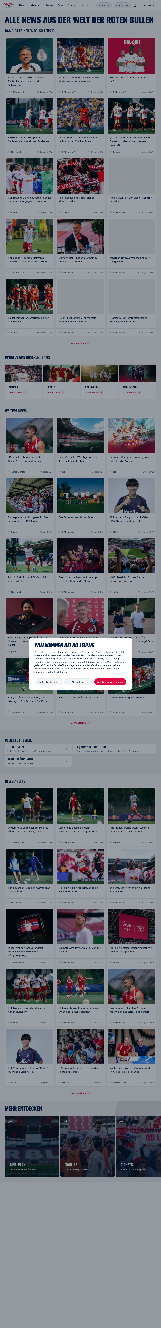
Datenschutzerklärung (89, 668)
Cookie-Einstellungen (49, 681)
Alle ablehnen (79, 681)
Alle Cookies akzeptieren (110, 681)
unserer (74, 668)
